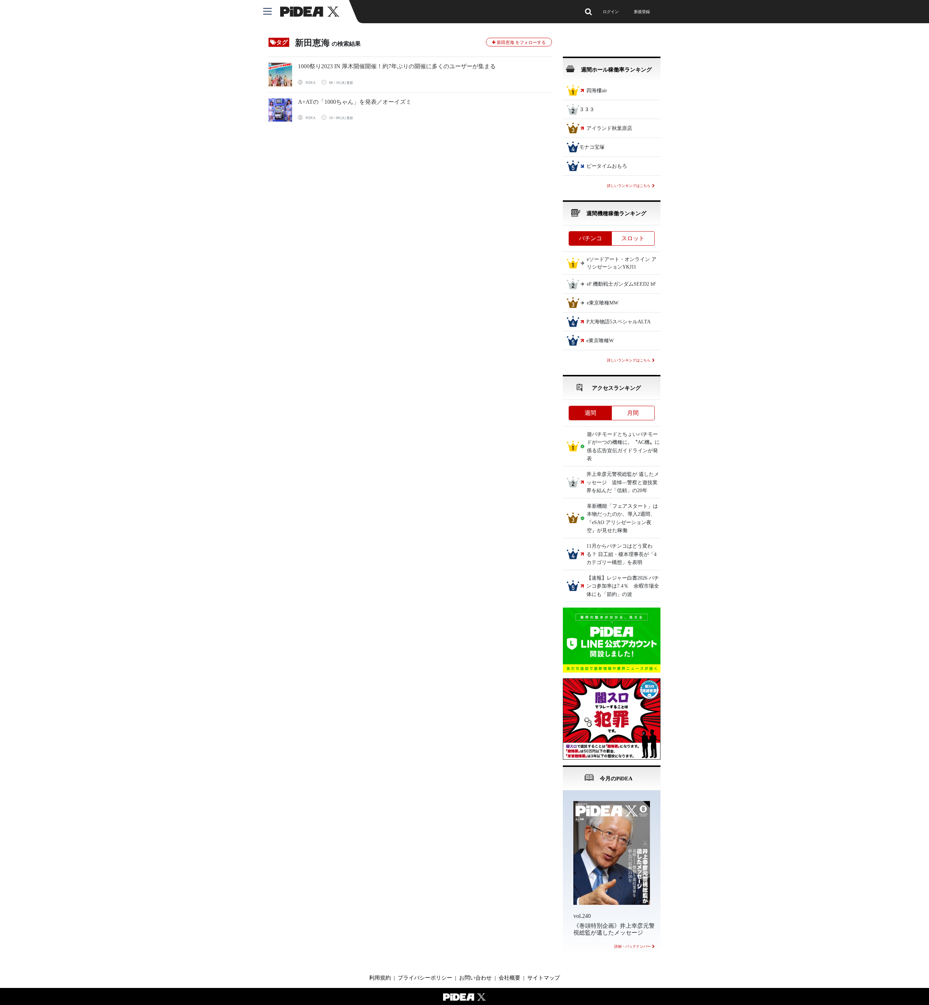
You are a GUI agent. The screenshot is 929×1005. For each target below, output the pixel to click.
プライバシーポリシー (425, 978)
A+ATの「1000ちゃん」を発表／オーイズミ (355, 102)
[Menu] (271, 11)
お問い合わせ (475, 978)
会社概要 (509, 978)
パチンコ (590, 238)
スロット (632, 238)
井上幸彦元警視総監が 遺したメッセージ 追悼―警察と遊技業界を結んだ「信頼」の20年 (622, 483)
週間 (590, 413)
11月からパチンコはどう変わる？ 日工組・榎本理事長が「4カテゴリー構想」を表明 (621, 554)
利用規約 (380, 978)
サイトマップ (543, 978)
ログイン (611, 11)
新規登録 (642, 11)
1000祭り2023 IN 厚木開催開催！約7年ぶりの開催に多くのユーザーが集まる (397, 66)
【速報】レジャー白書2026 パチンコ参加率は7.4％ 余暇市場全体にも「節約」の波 (622, 586)
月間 (633, 413)
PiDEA (311, 83)
